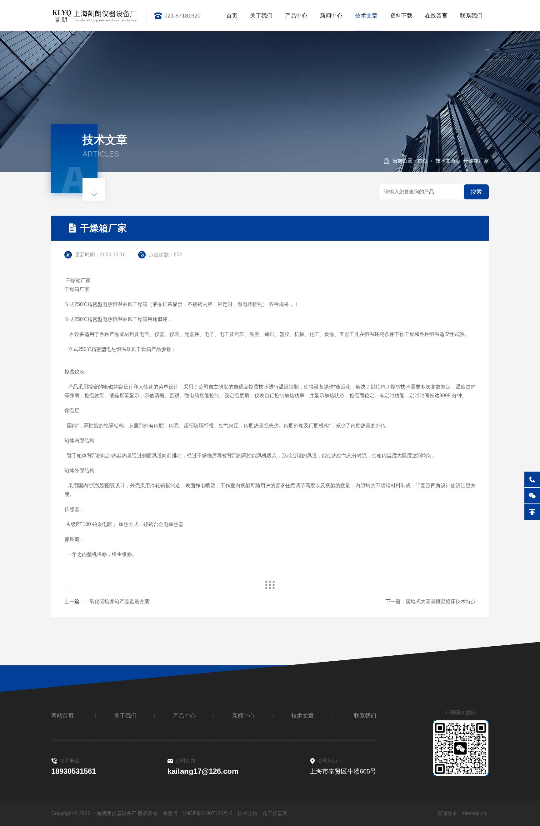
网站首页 (62, 716)
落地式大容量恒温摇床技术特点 (441, 601)
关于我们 (261, 16)
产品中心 (296, 16)
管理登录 (447, 813)
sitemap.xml (475, 813)
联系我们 (471, 16)
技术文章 (366, 16)
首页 (232, 16)
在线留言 (436, 16)
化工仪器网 (275, 813)
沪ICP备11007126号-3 (207, 813)
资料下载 (401, 16)
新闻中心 (331, 16)
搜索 (476, 192)
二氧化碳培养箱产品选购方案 (116, 601)
